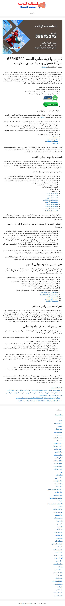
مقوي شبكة (59, 575)
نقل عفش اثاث (57, 592)
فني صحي (55, 136)
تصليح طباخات (58, 463)
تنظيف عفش (19, 390)
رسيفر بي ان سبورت (56, 498)
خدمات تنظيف (56, 387)
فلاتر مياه (59, 526)
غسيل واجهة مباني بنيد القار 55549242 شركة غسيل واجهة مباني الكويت (38, 398)
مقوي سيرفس (58, 572)
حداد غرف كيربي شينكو (55, 489)
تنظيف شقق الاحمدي (51, 202)
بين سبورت (59, 435)
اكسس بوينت (58, 423)
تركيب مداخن (58, 449)
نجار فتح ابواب (58, 584)
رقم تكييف (59, 501)
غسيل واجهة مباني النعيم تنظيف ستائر (51, 395)
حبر (61, 472)
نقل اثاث (59, 587)
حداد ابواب (59, 475)
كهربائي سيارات (57, 555)
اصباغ (60, 420)
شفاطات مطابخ (57, 509)
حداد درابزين (58, 478)
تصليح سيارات (58, 460)
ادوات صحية (58, 415)
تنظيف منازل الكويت (52, 301)
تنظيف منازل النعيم (52, 296)
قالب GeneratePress (24, 603)
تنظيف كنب (10, 390)
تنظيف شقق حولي (52, 198)
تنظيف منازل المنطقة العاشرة (49, 294)
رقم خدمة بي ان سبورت (55, 503)
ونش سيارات (58, 595)
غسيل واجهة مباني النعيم (13, 393)
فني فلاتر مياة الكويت (51, 141)
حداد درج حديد (58, 480)
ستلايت (60, 506)
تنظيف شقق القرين (52, 193)
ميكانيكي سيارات (57, 581)
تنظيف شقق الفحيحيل (51, 206)
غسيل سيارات (58, 518)
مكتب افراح (58, 578)
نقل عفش (59, 589)
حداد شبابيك (58, 486)
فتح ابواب (59, 521)
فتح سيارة (59, 524)
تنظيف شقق (39, 390)
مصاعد (60, 567)
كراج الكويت (58, 552)
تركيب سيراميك (57, 446)
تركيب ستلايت (58, 443)
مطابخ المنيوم (58, 569)
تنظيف (42, 117)
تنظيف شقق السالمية (51, 210)
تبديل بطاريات (58, 437)
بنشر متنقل (59, 429)
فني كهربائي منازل (56, 544)
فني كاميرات (58, 541)
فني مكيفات (58, 546)
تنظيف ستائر (56, 390)
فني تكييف (59, 529)
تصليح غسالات (58, 466)
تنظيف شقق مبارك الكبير (50, 200)
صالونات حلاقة (58, 512)
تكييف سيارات (58, 469)
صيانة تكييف (58, 515)
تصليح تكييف (58, 452)
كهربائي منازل (58, 558)
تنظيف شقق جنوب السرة (50, 208)
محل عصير (59, 561)
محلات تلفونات (57, 564)
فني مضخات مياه (53, 139)
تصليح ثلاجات (58, 458)
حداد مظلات (58, 492)
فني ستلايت (58, 535)
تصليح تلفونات (58, 455)
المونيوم (59, 426)
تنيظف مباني (38, 393)
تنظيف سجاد (48, 390)
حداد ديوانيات (58, 483)
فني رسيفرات (58, 532)
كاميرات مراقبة (57, 549)
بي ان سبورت (58, 432)
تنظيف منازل (58, 393)
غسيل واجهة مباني (27, 393)
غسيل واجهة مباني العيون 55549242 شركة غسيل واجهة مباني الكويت (39, 400)
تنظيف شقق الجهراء (52, 204)
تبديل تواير (59, 440)
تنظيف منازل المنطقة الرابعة (49, 292)
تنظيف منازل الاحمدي (51, 299)
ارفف (60, 417)
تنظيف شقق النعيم (52, 195)
